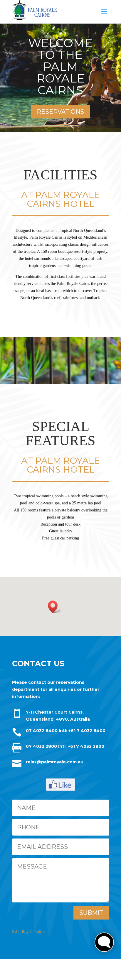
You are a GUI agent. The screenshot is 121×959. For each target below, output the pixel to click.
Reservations (60, 111)
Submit (91, 912)
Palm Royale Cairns (28, 932)
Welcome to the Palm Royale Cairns (60, 66)
